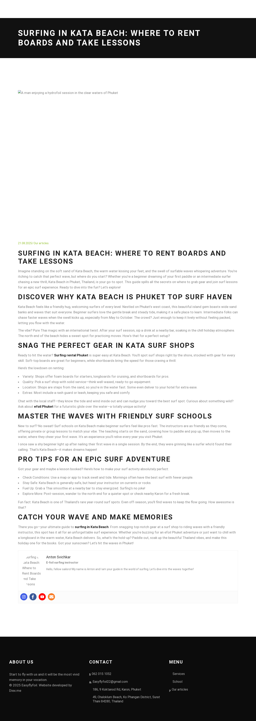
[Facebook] (33, 596)
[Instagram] (23, 596)
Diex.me (15, 691)
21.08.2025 (25, 243)
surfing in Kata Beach (92, 527)
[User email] (51, 596)
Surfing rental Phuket (71, 355)
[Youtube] (42, 596)
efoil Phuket (43, 406)
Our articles (41, 243)
